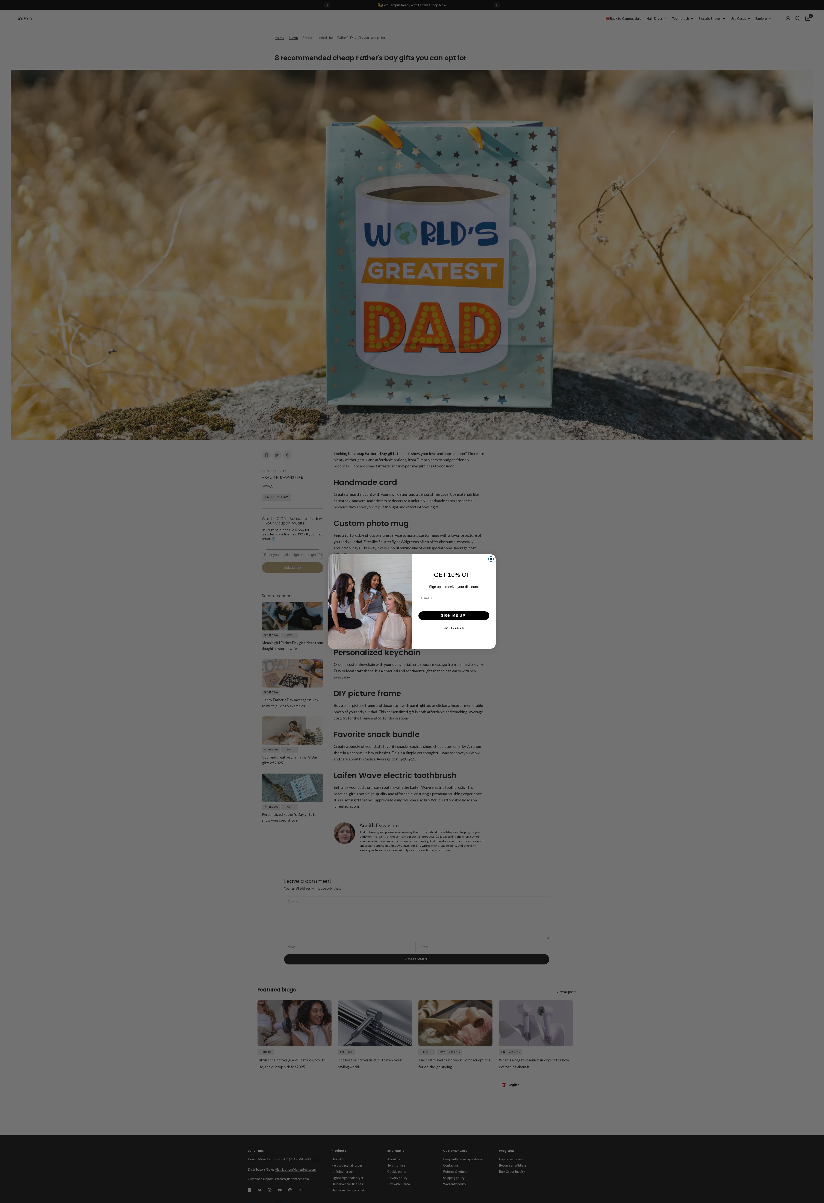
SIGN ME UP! (454, 615)
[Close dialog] (491, 559)
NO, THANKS (454, 628)
